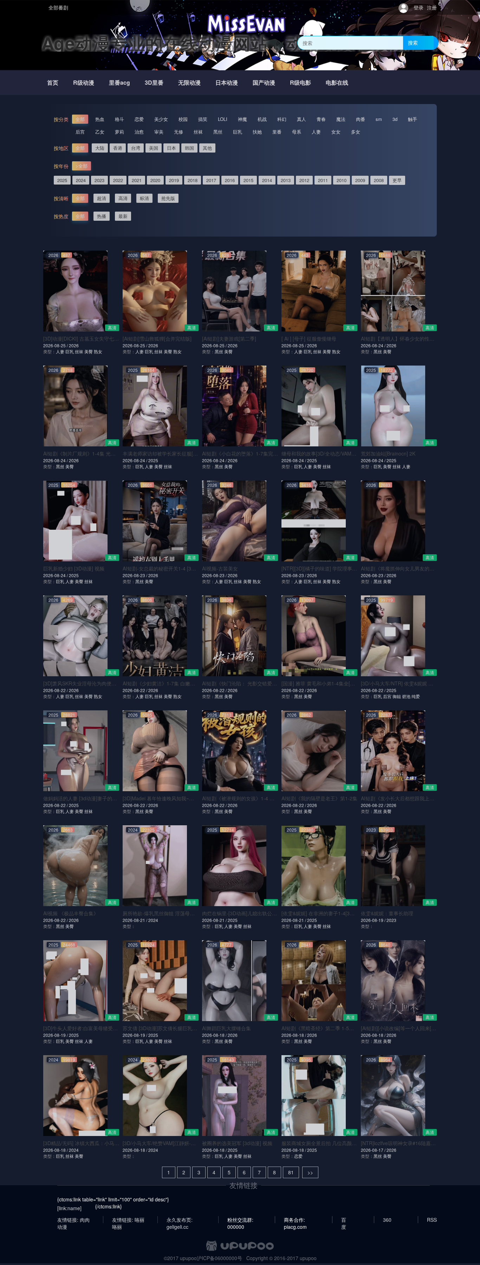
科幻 (281, 119)
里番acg (119, 82)
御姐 (397, 696)
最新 (123, 216)
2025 (62, 180)
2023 (99, 180)
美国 (153, 147)
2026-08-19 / (374, 920)
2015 (248, 180)
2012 (304, 180)
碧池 (406, 696)
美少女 (161, 119)
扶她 (257, 131)
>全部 (81, 165)
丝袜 (198, 131)
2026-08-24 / (374, 345)
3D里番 (154, 82)
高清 (123, 198)
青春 (321, 119)
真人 (301, 119)
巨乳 (237, 131)
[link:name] (69, 1208)
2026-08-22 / (56, 690)
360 (387, 1219)
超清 (101, 198)
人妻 (316, 131)
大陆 (99, 147)
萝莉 (119, 131)
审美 (158, 131)
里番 (276, 131)
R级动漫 (83, 82)
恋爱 (139, 119)
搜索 (413, 42)
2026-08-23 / (135, 575)
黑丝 (217, 131)
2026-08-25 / (56, 345)
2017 (211, 180)
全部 (80, 119)
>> (310, 1172)
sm (379, 119)
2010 (341, 180)
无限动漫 (189, 82)
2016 (230, 180)
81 (291, 1172)
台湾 (135, 147)
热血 (99, 119)
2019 (174, 180)
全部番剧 (58, 7)
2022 (118, 180)
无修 (178, 131)
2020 (155, 180)
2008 (379, 180)
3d (395, 119)
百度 (343, 1219)
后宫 (80, 131)
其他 (207, 147)
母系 (296, 131)
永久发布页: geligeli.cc (180, 1219)
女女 (335, 131)
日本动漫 (226, 82)
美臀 (88, 351)
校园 (183, 119)
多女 (355, 131)
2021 (137, 180)
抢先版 (168, 198)
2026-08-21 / (135, 920)
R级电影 (300, 82)
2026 (74, 345)
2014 (267, 180)
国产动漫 (264, 82)
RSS (432, 1219)
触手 (412, 119)
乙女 (99, 131)
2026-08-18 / (215, 1035)
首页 (52, 82)
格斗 (119, 119)
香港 (117, 147)
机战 (262, 119)
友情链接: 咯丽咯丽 (128, 1219)
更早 (397, 180)
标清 (144, 198)
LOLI (222, 119)
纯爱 (415, 696)
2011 (323, 180)
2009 (360, 180)
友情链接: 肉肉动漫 (73, 1219)
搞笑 (202, 119)
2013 (286, 180)
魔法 (340, 119)
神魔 (242, 119)
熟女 (98, 351)
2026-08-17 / (374, 1150)
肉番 (360, 119)
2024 (81, 180)
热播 (101, 216)
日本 (171, 147)
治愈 (139, 131)
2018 (192, 180)
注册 (432, 7)
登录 (418, 7)
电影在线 (337, 82)
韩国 (189, 147)
